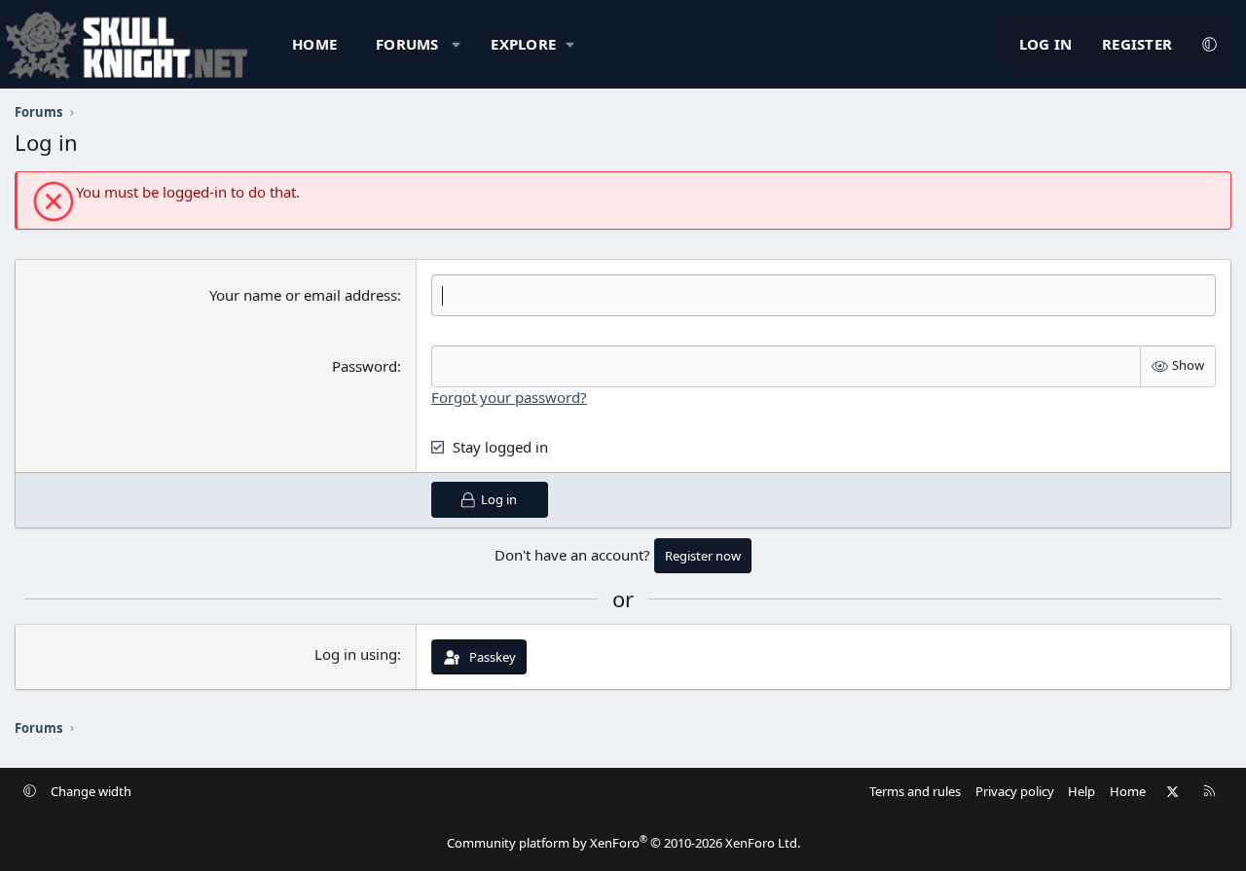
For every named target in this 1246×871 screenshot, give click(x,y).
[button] (456, 44)
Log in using (355, 654)
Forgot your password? (509, 397)
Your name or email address (303, 295)
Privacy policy (1014, 791)
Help (1081, 791)
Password (364, 366)
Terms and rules (915, 791)
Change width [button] (91, 791)
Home (314, 44)
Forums (407, 44)
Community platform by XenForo (623, 843)
